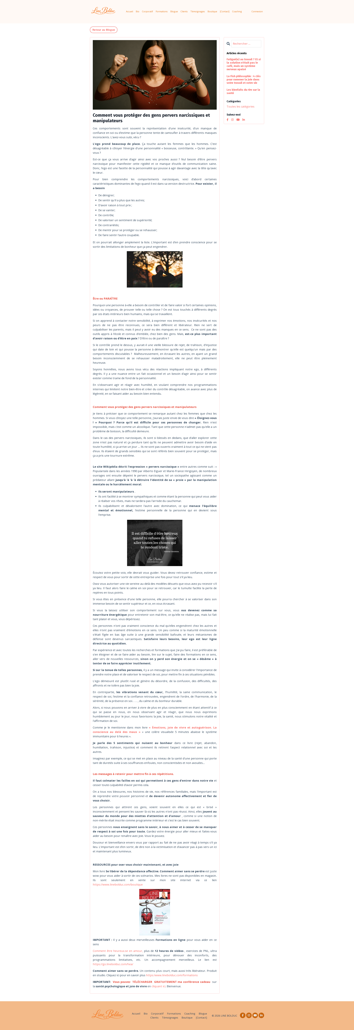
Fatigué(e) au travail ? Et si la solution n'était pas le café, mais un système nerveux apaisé (244, 64)
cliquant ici (158, 986)
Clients (184, 11)
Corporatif (147, 11)
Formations (162, 11)
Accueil (129, 11)
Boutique (212, 11)
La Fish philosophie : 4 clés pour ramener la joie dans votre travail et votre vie (244, 79)
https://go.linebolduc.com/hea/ (113, 964)
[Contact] (224, 11)
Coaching (237, 11)
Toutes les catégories (240, 106)
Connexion (257, 11)
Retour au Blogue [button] (103, 29)
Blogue (174, 11)
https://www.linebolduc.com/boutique (118, 884)
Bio (137, 11)
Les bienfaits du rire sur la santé (243, 91)
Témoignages (197, 11)
